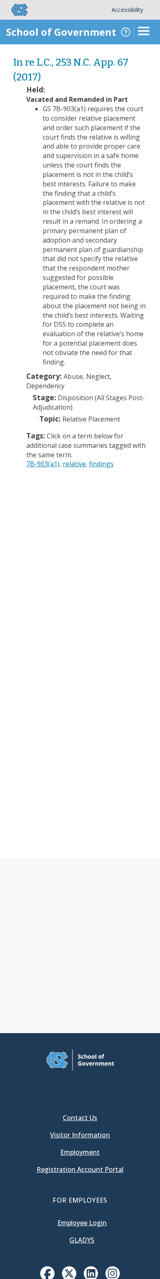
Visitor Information (80, 1134)
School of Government (61, 32)
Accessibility (127, 10)
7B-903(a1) (42, 463)
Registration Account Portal (80, 1169)
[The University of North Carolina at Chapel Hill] (15, 10)
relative (74, 463)
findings (101, 463)
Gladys (81, 1240)
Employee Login (82, 1222)
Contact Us (80, 1117)
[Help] (125, 32)
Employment (80, 1152)
